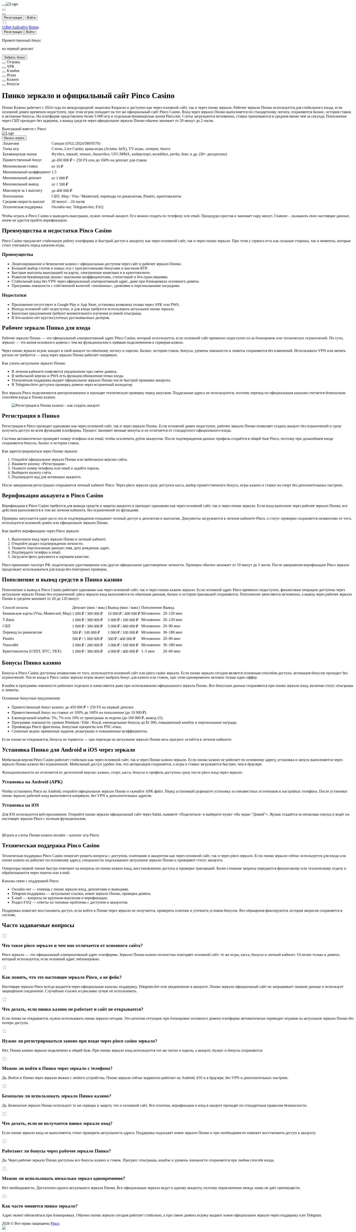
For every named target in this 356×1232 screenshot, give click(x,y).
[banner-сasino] (4, 80)
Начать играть (14, 138)
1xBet (6, 27)
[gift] (4, 14)
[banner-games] (4, 76)
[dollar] (4, 9)
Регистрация (13, 17)
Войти (31, 17)
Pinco (55, 1223)
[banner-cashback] (4, 72)
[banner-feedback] (4, 63)
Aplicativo (20, 27)
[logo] (4, 5)
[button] (178, 1228)
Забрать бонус (14, 57)
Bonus (34, 27)
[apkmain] (4, 67)
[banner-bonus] (4, 85)
